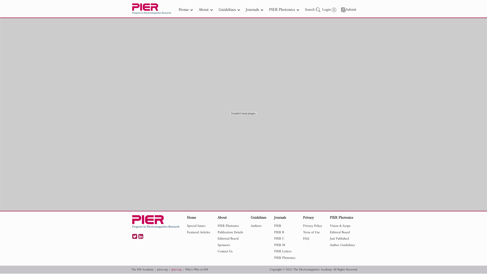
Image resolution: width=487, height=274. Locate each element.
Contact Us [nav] (225, 251)
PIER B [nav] (279, 232)
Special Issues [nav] (196, 226)
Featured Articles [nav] (198, 232)
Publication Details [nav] (230, 232)
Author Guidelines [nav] (342, 245)
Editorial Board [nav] (228, 239)
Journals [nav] (252, 10)
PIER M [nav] (279, 245)
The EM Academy (142, 270)
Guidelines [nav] (227, 10)
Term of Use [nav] (311, 232)
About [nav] (204, 10)
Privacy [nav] (308, 218)
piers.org (162, 270)
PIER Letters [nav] (282, 251)
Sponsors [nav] (224, 245)
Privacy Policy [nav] (312, 226)
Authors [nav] (256, 226)
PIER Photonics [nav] (282, 10)
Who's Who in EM (196, 270)
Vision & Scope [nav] (340, 226)
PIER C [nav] (279, 239)
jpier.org (176, 270)
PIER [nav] (277, 226)
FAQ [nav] (306, 239)
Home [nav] (184, 10)
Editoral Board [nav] (340, 232)
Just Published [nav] (339, 239)
